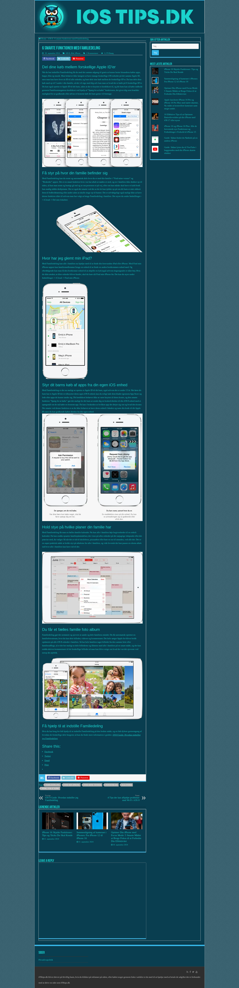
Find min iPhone (72, 785)
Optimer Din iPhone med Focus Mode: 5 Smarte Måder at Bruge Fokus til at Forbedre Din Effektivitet (126, 836)
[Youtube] (196, 972)
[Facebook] (190, 972)
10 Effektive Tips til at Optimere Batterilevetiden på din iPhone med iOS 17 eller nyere (179, 117)
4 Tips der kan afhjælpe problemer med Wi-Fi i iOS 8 (123, 797)
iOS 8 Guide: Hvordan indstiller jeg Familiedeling (61, 797)
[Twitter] (193, 972)
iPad (72, 53)
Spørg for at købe (50, 788)
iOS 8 (50, 38)
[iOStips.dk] (119, 16)
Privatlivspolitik (46, 960)
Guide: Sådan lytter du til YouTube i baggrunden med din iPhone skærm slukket (180, 150)
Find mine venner (92, 785)
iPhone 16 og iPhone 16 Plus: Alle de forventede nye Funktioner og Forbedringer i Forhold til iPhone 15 (180, 129)
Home (43, 38)
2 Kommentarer (92, 53)
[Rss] (187, 972)
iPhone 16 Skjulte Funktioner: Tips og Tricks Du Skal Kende (57, 834)
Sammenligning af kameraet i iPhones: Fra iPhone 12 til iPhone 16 (91, 835)
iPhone (77, 53)
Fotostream (112, 785)
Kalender (127, 785)
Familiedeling (53, 785)
